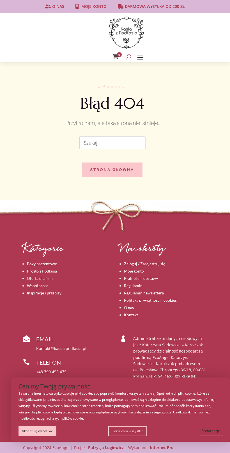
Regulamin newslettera (144, 292)
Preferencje (211, 430)
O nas (58, 6)
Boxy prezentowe (42, 263)
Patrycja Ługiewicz (106, 447)
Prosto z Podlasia (42, 271)
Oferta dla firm (40, 278)
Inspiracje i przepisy (44, 292)
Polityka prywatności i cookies (150, 300)
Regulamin (133, 285)
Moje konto (94, 6)
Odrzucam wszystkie (128, 431)
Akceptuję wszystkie (37, 431)
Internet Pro (162, 447)
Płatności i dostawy (141, 278)
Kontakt (131, 314)
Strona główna (112, 169)
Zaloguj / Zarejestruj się (144, 263)
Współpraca (37, 285)
